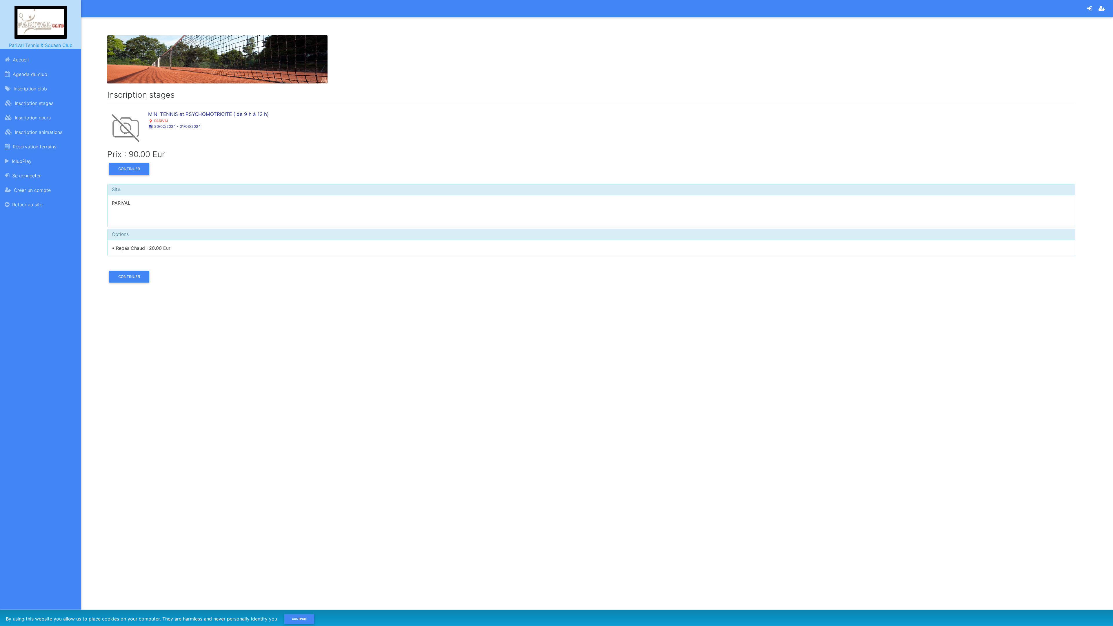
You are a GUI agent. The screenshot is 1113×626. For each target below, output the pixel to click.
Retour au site (26, 205)
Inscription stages (33, 103)
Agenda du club (29, 74)
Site (116, 189)
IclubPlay (21, 161)
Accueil (20, 60)
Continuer (129, 169)
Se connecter (26, 176)
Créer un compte (31, 190)
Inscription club (29, 89)
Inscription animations (37, 132)
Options (120, 234)
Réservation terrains (33, 147)
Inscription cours (32, 118)
